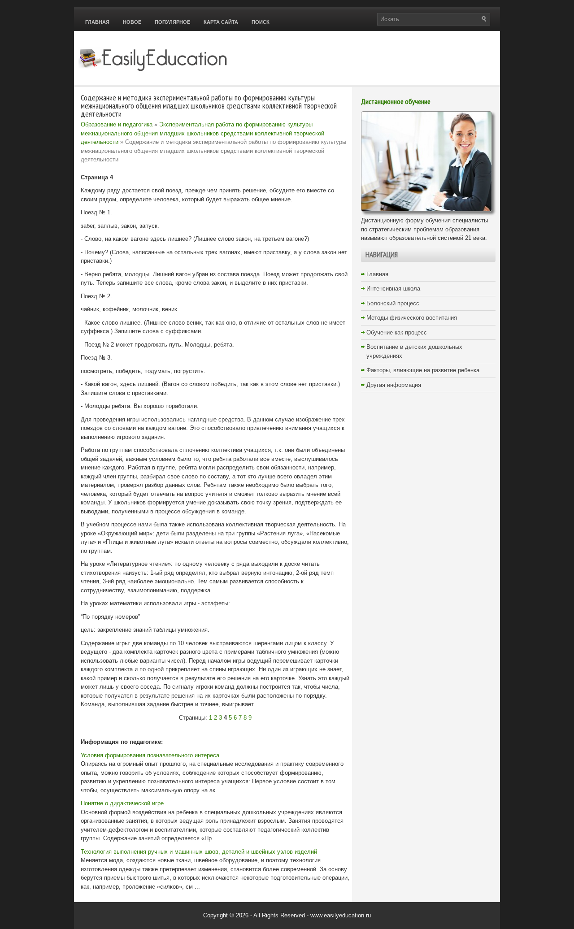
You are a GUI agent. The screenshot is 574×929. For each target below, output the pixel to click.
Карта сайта (221, 22)
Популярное (172, 22)
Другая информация (393, 385)
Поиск (261, 22)
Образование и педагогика (116, 124)
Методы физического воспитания (411, 317)
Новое (132, 22)
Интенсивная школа (393, 288)
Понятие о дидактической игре (122, 803)
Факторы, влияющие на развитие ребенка (422, 370)
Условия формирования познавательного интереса (150, 755)
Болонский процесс (392, 303)
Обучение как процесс (396, 332)
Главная (97, 22)
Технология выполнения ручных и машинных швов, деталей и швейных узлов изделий (199, 851)
